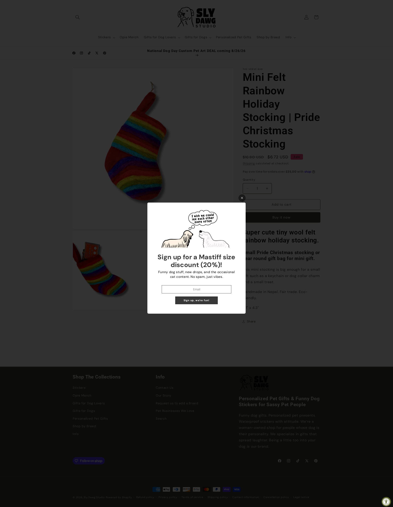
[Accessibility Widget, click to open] (386, 501)
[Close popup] (242, 198)
